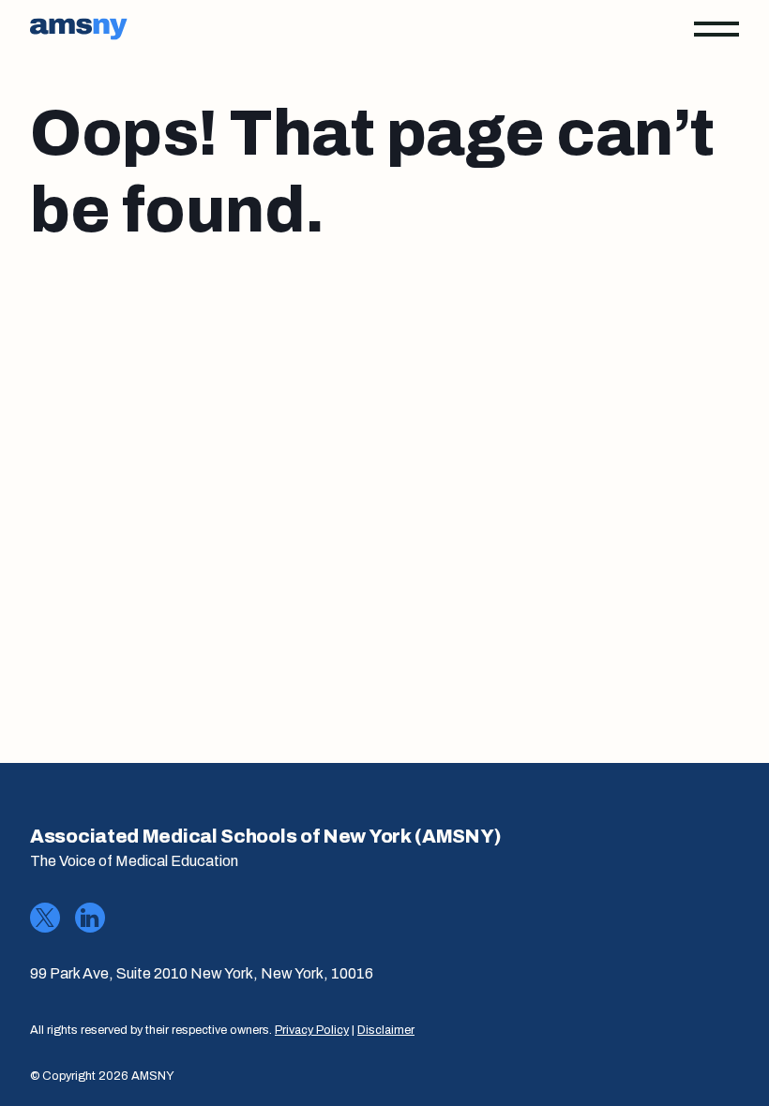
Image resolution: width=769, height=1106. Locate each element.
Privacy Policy (312, 1030)
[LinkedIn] (90, 918)
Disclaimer (386, 1030)
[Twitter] (45, 918)
